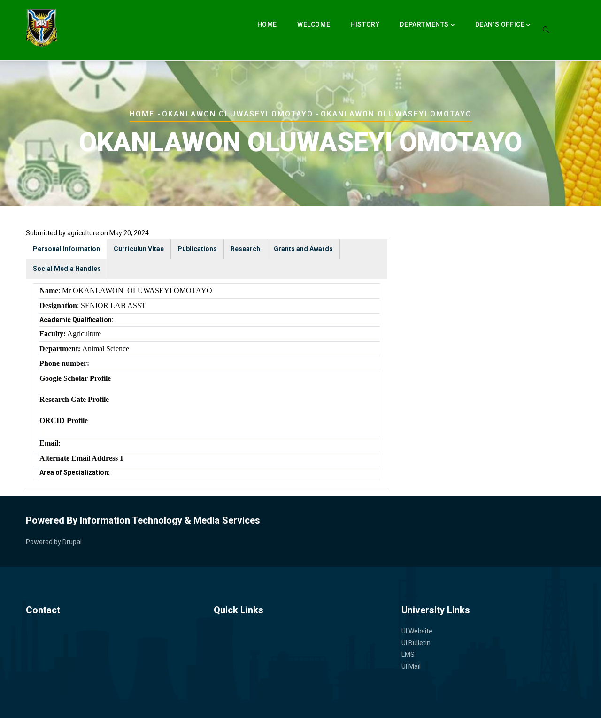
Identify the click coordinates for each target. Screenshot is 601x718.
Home (267, 24)
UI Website (416, 631)
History (364, 24)
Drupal (72, 542)
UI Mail (411, 666)
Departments (424, 24)
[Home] (41, 28)
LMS (408, 654)
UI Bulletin (416, 643)
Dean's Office (500, 24)
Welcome (313, 24)
